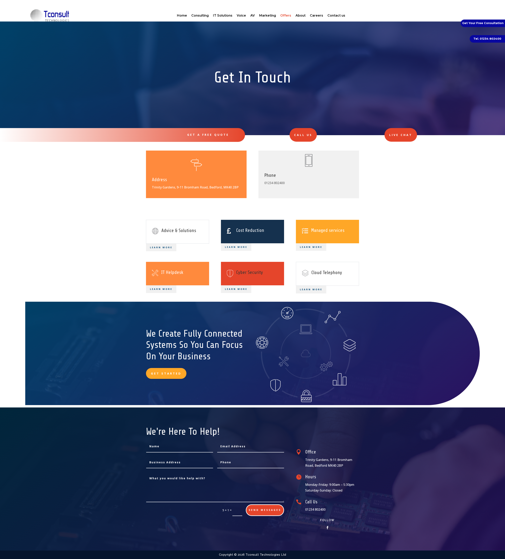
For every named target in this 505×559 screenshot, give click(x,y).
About (301, 15)
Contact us (336, 15)
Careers (316, 15)
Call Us (311, 502)
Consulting (200, 15)
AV (252, 15)
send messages (265, 510)
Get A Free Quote (208, 135)
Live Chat (400, 135)
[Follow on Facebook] (327, 527)
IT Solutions (222, 15)
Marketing (267, 15)
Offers (285, 15)
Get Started (166, 373)
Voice (241, 15)
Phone (270, 175)
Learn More (161, 247)
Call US (303, 135)
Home (182, 15)
